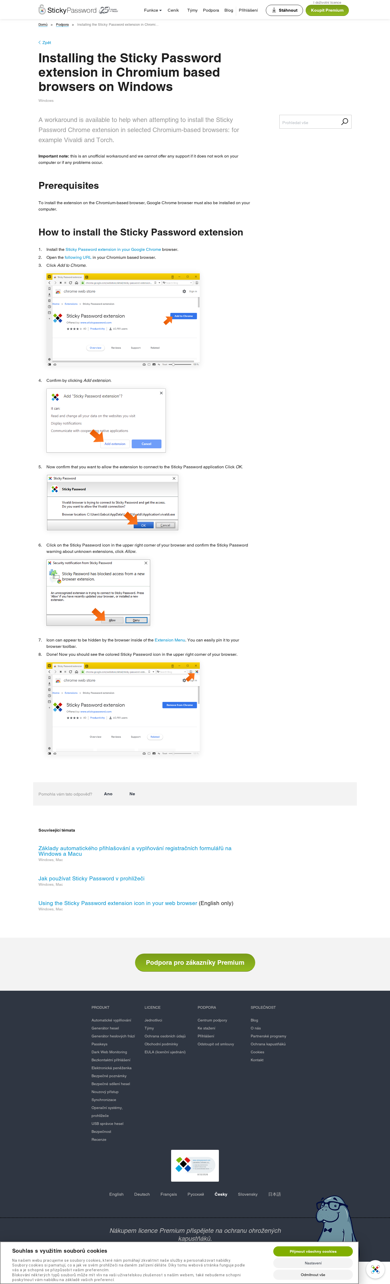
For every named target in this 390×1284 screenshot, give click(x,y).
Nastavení (313, 1263)
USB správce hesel (107, 1123)
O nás (256, 1028)
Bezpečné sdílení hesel (111, 1084)
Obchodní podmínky (161, 1044)
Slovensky (248, 1194)
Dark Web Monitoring (109, 1052)
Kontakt (257, 1060)
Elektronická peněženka (112, 1068)
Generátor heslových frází (113, 1036)
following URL (78, 257)
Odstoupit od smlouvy (216, 1044)
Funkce (151, 10)
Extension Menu (170, 640)
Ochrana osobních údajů (165, 1036)
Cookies (257, 1052)
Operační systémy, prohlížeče (107, 1112)
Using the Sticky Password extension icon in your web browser (117, 903)
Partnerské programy (268, 1036)
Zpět (46, 42)
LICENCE (153, 1007)
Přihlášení (248, 10)
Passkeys (99, 1044)
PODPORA (207, 1007)
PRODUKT (101, 1007)
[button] (195, 1166)
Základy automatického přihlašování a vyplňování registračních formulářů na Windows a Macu (135, 851)
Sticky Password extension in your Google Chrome (113, 249)
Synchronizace (104, 1100)
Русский (196, 1194)
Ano (108, 793)
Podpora (211, 10)
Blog (228, 10)
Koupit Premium (327, 10)
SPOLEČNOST (263, 1007)
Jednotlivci (153, 1020)
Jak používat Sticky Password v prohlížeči (91, 878)
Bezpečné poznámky (109, 1076)
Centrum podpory (212, 1020)
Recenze (99, 1139)
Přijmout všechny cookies (313, 1251)
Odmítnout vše (313, 1275)
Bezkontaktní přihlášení (111, 1060)
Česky (221, 1194)
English (116, 1194)
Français (169, 1194)
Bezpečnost (101, 1131)
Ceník (173, 10)
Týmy (192, 10)
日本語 (274, 1194)
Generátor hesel (105, 1028)
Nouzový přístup (105, 1092)
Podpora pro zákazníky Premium (195, 962)
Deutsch (142, 1194)
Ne (132, 793)
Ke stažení (206, 1028)
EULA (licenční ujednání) (165, 1052)
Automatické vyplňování (111, 1020)
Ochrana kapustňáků (268, 1044)
